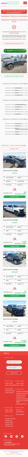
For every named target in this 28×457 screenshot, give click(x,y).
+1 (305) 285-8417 (8, 442)
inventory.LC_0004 (15, 196)
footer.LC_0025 (20, 383)
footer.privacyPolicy (10, 390)
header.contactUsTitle (10, 385)
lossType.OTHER (9, 422)
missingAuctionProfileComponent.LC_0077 (14, 43)
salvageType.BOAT (20, 397)
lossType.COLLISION (10, 418)
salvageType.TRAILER (21, 404)
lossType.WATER (9, 426)
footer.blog (18, 410)
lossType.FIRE (8, 420)
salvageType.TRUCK (21, 395)
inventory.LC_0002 (14, 148)
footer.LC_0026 (20, 385)
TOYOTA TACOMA (20, 145)
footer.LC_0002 (9, 383)
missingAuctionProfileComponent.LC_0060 (14, 76)
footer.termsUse (9, 389)
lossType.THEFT (9, 424)
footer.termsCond (9, 392)
